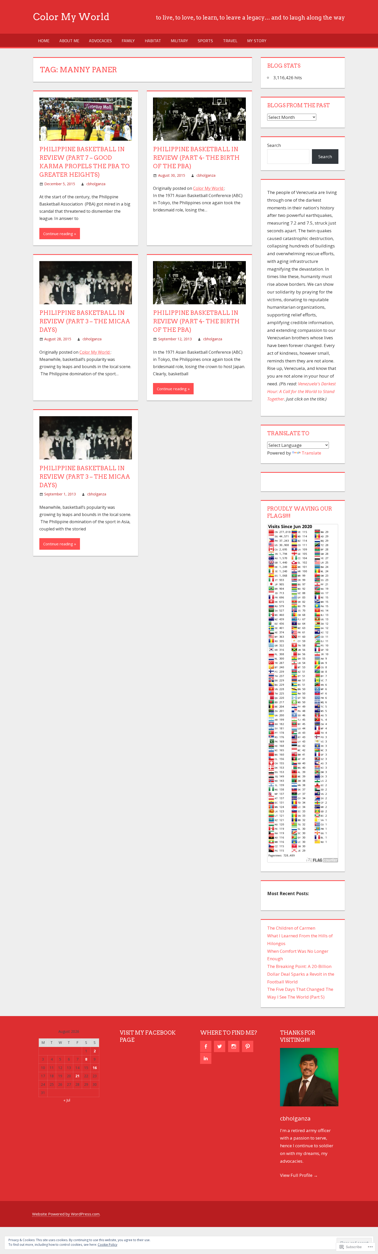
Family (128, 41)
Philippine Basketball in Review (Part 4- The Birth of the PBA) (196, 158)
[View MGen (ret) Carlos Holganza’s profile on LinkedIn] (205, 1058)
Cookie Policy (107, 1244)
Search (274, 145)
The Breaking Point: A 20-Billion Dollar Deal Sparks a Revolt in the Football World (300, 974)
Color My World (71, 16)
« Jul (67, 1100)
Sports (205, 41)
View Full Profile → (299, 1175)
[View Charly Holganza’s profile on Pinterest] (247, 1046)
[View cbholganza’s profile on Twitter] (219, 1046)
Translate (311, 453)
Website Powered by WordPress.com (66, 1213)
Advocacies (100, 41)
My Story (256, 41)
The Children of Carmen (291, 928)
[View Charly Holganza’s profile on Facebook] (205, 1046)
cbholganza (95, 183)
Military (179, 41)
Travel (230, 41)
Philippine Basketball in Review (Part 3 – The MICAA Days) (84, 321)
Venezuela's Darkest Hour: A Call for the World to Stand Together (301, 391)
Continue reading (58, 233)
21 (77, 1075)
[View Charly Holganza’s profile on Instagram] (233, 1046)
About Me (69, 41)
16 (95, 1067)
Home (43, 41)
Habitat (153, 41)
